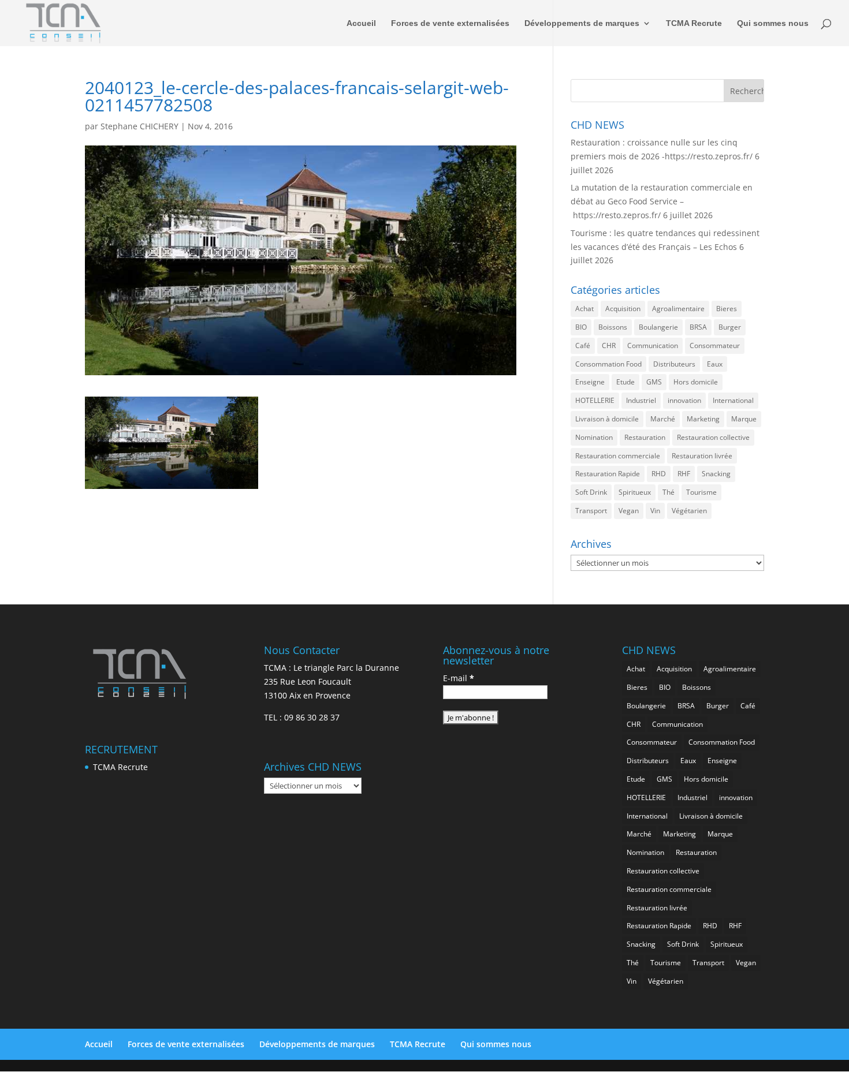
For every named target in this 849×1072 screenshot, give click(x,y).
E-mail (458, 678)
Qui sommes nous (773, 23)
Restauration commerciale (617, 456)
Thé (668, 492)
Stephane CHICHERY (139, 126)
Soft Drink (591, 492)
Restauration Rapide (607, 474)
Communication (652, 345)
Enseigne (590, 382)
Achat (584, 308)
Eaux (715, 364)
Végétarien (689, 511)
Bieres (726, 308)
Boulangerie (658, 327)
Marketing (703, 419)
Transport (591, 511)
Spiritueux (635, 492)
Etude (625, 382)
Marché (662, 419)
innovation (684, 400)
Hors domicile (695, 382)
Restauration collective (713, 437)
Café (582, 345)
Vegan (629, 511)
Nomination (594, 437)
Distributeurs (674, 364)
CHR (609, 345)
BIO (581, 327)
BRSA (698, 327)
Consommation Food (608, 364)
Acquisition (623, 308)
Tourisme (701, 492)
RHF (683, 474)
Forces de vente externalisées (450, 23)
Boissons (612, 327)
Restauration (644, 437)
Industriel (641, 400)
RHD (658, 474)
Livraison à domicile (607, 419)
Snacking (716, 474)
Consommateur (715, 345)
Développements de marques (581, 23)
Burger (729, 327)
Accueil (361, 23)
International (733, 400)
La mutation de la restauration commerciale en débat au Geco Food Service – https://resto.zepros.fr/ (662, 201)
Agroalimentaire (678, 308)
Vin (655, 511)
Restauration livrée (702, 456)
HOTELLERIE (595, 400)
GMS (654, 382)
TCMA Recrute (694, 23)
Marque (744, 419)
